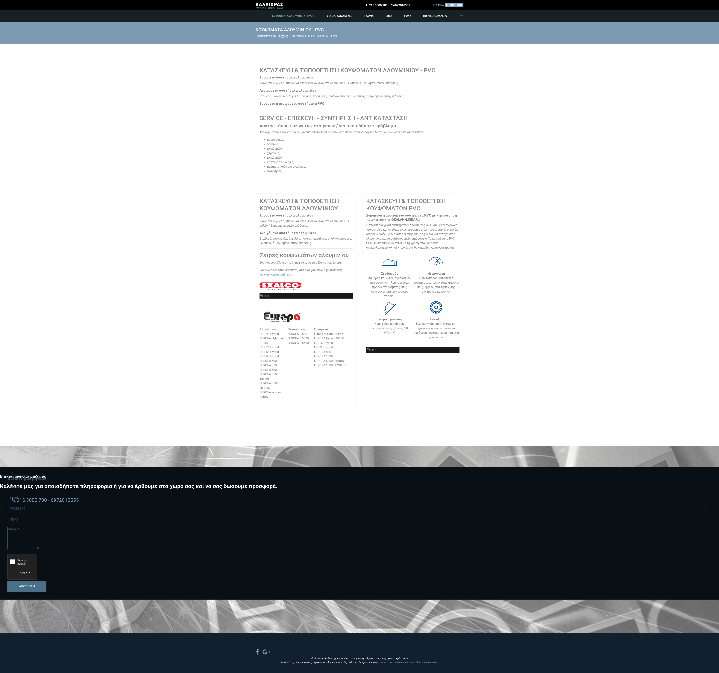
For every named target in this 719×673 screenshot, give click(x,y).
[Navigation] (461, 16)
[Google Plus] (266, 652)
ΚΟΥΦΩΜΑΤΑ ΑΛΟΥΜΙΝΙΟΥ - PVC (292, 15)
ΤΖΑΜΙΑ (369, 15)
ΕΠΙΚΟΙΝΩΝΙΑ (454, 5)
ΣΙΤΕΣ (389, 15)
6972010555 (401, 5)
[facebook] (257, 652)
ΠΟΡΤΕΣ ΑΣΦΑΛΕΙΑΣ (435, 15)
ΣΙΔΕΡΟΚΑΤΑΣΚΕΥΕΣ (339, 15)
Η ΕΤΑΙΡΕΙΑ (437, 5)
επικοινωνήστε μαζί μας (276, 274)
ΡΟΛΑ (407, 15)
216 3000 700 (378, 5)
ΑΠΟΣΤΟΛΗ (27, 586)
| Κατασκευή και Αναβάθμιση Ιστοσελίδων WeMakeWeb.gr (407, 662)
